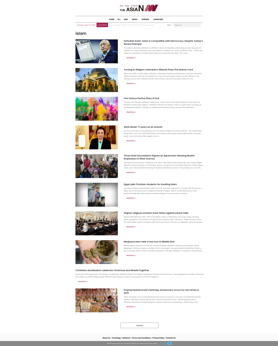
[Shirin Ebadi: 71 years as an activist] (98, 137)
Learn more (162, 343)
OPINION (145, 19)
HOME (111, 19)
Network (126, 338)
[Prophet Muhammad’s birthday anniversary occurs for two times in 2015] (98, 300)
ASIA (126, 19)
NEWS (134, 19)
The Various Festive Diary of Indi (141, 98)
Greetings (116, 338)
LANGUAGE (158, 19)
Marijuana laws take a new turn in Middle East (149, 241)
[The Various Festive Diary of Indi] (98, 109)
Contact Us (171, 338)
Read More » (131, 58)
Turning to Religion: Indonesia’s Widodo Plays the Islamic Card (158, 69)
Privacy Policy (158, 338)
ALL (119, 19)
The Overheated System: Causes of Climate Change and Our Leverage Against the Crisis (140, 25)
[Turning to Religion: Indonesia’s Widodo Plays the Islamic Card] (98, 80)
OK (169, 343)
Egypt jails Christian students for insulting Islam (150, 184)
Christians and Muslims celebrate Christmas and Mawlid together (112, 270)
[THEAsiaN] (139, 8)
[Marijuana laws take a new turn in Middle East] (98, 252)
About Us (106, 338)
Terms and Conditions (141, 338)
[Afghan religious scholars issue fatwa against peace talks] (98, 223)
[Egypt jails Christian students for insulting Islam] (98, 195)
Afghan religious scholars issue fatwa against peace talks (156, 212)
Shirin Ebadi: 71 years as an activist (143, 126)
